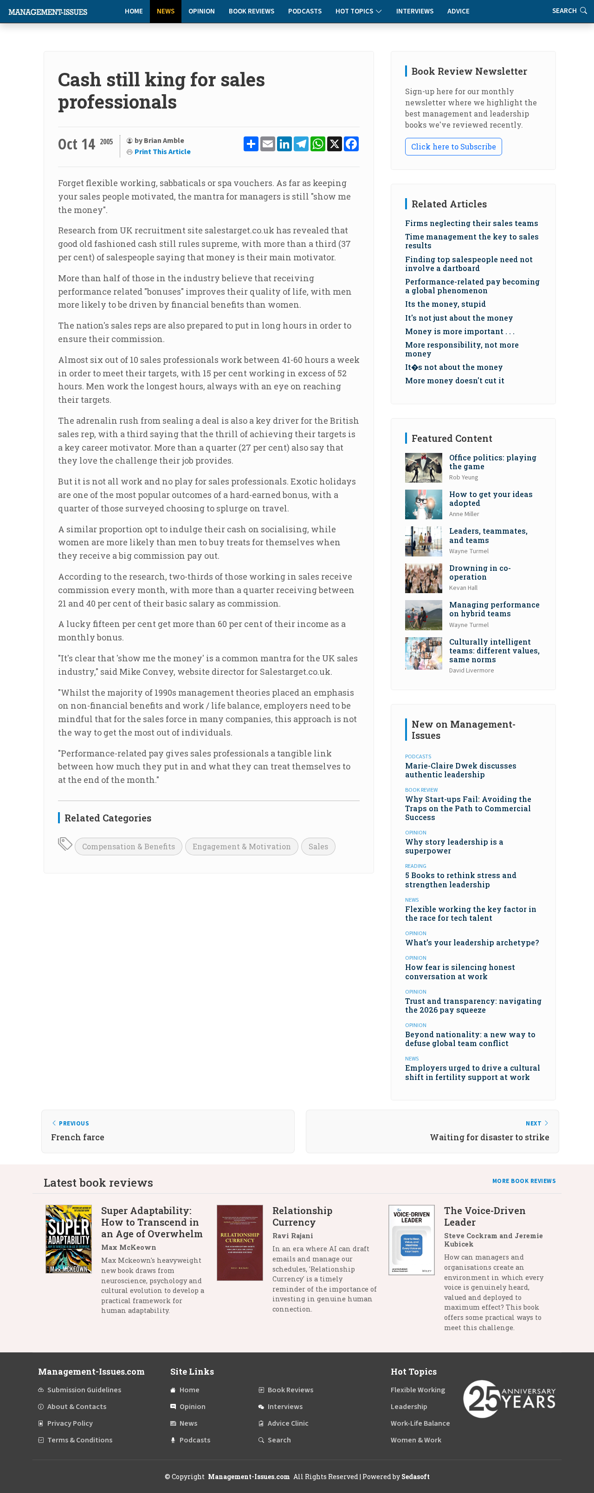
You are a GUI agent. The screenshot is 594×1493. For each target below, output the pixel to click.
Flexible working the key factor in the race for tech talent (470, 913)
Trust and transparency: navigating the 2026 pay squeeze (473, 1005)
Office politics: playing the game (492, 461)
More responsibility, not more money (462, 349)
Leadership (409, 1406)
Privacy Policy (70, 1423)
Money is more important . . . (460, 331)
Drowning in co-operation (480, 572)
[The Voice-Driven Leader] (416, 1272)
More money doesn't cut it (454, 380)
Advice (458, 11)
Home (134, 11)
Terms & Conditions (79, 1440)
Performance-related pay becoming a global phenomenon (472, 286)
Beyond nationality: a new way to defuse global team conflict (470, 1038)
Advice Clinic (288, 1423)
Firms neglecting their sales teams (471, 223)
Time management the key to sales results (472, 241)
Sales (318, 846)
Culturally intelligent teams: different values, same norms (494, 650)
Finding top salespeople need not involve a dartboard (469, 263)
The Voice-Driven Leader (485, 1216)
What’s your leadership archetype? (472, 942)
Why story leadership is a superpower (454, 846)
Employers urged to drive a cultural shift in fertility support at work (472, 1072)
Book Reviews (251, 11)
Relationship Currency (302, 1216)
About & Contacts (76, 1406)
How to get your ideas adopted (491, 498)
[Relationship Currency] (244, 1263)
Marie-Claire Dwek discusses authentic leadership (461, 770)
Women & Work (416, 1440)
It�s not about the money (454, 367)
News (165, 11)
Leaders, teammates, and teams (488, 535)
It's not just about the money (459, 318)
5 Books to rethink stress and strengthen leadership (461, 879)
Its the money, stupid (445, 304)
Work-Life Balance (420, 1423)
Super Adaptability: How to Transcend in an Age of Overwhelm (152, 1222)
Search (279, 1440)
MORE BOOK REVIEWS (524, 1181)
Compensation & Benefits (128, 846)
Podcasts (305, 11)
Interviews (414, 11)
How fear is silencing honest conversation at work (460, 971)
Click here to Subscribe (453, 146)
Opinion (201, 11)
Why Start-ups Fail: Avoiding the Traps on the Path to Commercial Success (468, 807)
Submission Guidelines (84, 1390)
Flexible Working (418, 1390)
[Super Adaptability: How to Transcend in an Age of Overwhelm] (73, 1264)
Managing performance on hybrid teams (494, 609)
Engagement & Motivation (242, 846)
